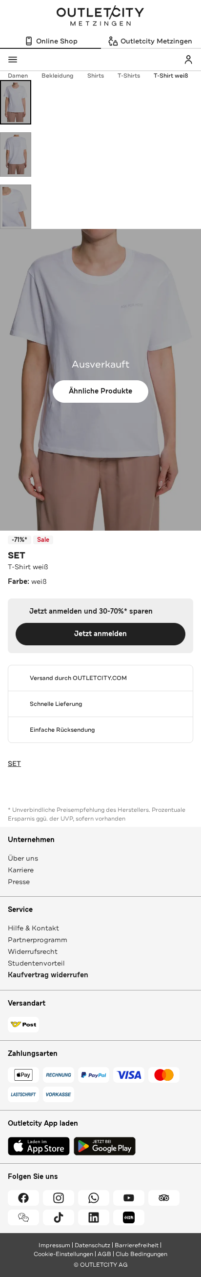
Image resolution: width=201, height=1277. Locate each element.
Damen (18, 76)
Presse (19, 881)
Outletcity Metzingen (100, 16)
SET (16, 555)
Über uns (23, 858)
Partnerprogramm (37, 939)
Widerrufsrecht (33, 951)
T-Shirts (129, 76)
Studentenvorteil (36, 963)
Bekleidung (57, 76)
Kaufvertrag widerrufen (48, 975)
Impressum (54, 1245)
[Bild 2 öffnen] (15, 154)
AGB (104, 1254)
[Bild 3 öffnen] (15, 207)
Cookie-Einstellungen (63, 1254)
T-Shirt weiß (171, 76)
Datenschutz (92, 1245)
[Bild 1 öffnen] (15, 102)
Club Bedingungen (141, 1254)
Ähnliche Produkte (100, 391)
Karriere (21, 869)
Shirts (95, 76)
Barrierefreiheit (137, 1245)
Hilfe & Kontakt (33, 928)
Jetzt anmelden (100, 633)
